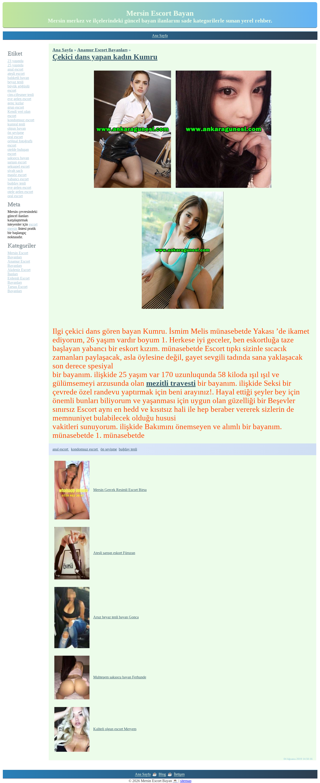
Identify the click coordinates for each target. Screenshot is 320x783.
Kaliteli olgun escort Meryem (114, 729)
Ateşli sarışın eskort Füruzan (114, 553)
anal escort (60, 449)
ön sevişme (108, 449)
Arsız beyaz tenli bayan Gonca (116, 617)
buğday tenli (128, 449)
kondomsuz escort (85, 449)
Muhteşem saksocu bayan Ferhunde (119, 677)
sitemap (185, 781)
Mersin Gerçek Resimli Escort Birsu (120, 490)
